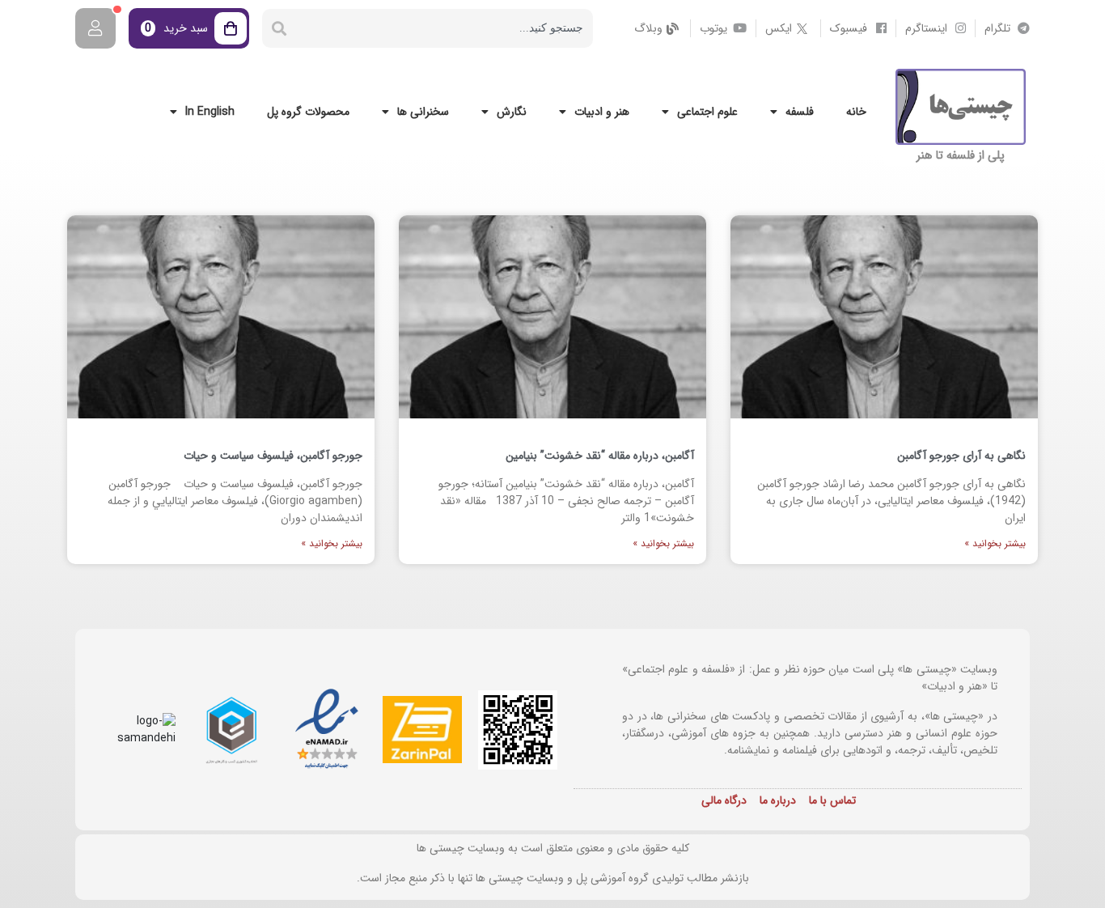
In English (210, 112)
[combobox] (444, 28)
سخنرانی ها (423, 112)
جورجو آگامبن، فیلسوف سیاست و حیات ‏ (271, 456)
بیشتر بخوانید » (995, 543)
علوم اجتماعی (707, 112)
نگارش (512, 112)
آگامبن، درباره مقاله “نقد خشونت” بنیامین (600, 456)
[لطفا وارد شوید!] (95, 28)
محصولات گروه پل (308, 112)
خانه (856, 112)
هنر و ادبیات (601, 112)
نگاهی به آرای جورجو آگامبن (961, 456)
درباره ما (778, 800)
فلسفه (799, 112)
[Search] (279, 28)
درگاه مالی (724, 800)
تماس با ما (832, 800)
